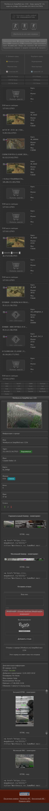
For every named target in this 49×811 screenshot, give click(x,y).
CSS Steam (36, 80)
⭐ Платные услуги (12, 61)
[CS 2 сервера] (33, 25)
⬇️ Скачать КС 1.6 (37, 71)
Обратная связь (12, 66)
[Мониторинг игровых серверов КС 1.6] (24, 18)
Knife (18, 391)
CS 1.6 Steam (37, 76)
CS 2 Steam (36, 83)
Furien (30, 386)
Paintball (30, 391)
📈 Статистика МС (12, 71)
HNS (7, 386)
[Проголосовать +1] (5, 506)
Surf (42, 386)
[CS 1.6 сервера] (15, 25)
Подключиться (26, 451)
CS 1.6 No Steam (13, 76)
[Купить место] (16, 94)
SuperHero (31, 388)
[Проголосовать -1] (11, 506)
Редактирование (37, 61)
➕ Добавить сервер (12, 56)
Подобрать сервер (37, 56)
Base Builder (42, 391)
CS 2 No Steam (12, 83)
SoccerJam (7, 391)
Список (11, 479)
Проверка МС (25, 799)
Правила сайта (24, 801)
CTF (19, 386)
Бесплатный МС (38, 799)
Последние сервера (11, 799)
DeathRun (18, 388)
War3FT (19, 383)
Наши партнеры (37, 66)
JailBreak (42, 388)
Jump (6, 388)
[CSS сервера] (24, 25)
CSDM (30, 383)
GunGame (42, 383)
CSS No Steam (12, 80)
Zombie (7, 394)
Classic (7, 383)
